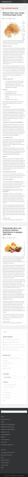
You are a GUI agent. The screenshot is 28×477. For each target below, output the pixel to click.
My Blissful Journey (7, 392)
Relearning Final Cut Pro (8, 363)
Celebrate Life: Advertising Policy (8, 424)
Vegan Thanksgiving (13, 349)
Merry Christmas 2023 (14, 339)
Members (3, 437)
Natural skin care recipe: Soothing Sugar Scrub (14, 14)
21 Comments (13, 18)
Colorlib (13, 475)
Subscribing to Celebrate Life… (7, 444)
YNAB (4, 400)
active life (11, 205)
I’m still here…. (6, 360)
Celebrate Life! (6, 1)
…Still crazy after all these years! (9, 384)
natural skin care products (19, 279)
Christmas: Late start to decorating (16, 344)
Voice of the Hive (6, 397)
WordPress (22, 475)
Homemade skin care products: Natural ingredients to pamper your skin (12, 231)
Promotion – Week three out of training (11, 358)
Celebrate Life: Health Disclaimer (8, 429)
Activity (2, 421)
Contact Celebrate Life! (6, 434)
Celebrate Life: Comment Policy (7, 426)
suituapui (6, 342)
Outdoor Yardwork (7, 368)
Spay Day (5, 365)
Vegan (21, 69)
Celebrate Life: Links (5, 432)
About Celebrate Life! (5, 419)
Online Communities (5, 439)
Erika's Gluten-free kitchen (8, 387)
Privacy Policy (4, 442)
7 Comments (12, 237)
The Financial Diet (7, 395)
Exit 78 (4, 389)
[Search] (23, 332)
